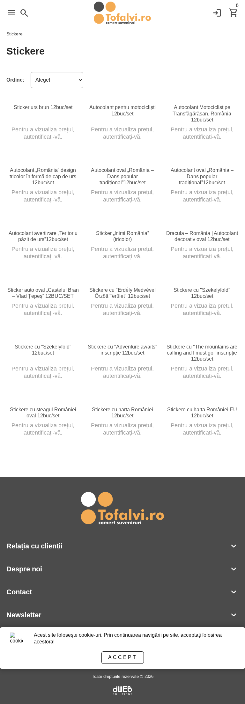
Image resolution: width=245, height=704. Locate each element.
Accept (122, 657)
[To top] (229, 690)
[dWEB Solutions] (122, 691)
